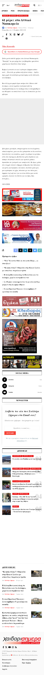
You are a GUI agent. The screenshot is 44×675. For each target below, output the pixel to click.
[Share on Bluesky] (18, 34)
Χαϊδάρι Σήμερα (12, 28)
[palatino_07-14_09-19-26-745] (22, 209)
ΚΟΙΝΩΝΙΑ (13, 15)
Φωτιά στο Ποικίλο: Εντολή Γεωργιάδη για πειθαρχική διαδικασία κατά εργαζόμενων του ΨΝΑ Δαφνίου (27, 486)
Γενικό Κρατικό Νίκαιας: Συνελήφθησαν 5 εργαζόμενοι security (15, 602)
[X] (6, 647)
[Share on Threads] (14, 34)
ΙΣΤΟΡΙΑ (27, 468)
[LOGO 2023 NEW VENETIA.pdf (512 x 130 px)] (22, 225)
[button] (4, 5)
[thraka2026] (22, 301)
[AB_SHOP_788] (22, 194)
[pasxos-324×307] (19, 336)
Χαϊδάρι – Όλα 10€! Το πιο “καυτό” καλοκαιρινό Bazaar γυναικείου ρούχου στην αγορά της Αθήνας (25, 499)
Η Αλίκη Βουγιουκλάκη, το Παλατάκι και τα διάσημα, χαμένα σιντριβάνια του (14, 588)
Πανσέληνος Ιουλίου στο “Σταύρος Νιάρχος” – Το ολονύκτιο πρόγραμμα (27, 510)
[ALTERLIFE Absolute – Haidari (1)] (22, 362)
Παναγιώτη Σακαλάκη (31, 655)
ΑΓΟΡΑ (15, 494)
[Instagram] (22, 386)
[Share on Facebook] (6, 34)
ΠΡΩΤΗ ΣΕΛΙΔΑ (23, 15)
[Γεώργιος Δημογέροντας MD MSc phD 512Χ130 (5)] (22, 238)
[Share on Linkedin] (25, 250)
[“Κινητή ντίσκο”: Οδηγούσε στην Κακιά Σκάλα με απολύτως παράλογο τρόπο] (36, 573)
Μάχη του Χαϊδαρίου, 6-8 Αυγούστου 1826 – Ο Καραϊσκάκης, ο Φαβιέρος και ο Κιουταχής (26, 473)
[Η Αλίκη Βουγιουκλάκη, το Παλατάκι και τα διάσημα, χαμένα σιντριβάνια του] (36, 587)
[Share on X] (10, 34)
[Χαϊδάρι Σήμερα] (22, 5)
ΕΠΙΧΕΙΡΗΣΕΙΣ (17, 456)
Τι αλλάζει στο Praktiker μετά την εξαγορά (26, 459)
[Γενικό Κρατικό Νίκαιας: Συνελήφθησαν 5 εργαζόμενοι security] (36, 601)
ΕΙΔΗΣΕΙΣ (6, 15)
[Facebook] (22, 379)
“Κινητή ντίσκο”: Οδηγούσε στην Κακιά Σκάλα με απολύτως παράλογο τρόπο (14, 574)
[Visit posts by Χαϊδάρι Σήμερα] (3, 28)
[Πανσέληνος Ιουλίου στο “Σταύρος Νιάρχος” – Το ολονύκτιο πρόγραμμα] (6, 510)
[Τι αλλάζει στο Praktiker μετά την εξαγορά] (6, 459)
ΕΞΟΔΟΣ (15, 506)
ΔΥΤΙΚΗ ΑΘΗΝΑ (18, 468)
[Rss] (16, 647)
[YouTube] (9, 647)
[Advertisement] (22, 121)
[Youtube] (22, 392)
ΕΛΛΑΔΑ (15, 481)
